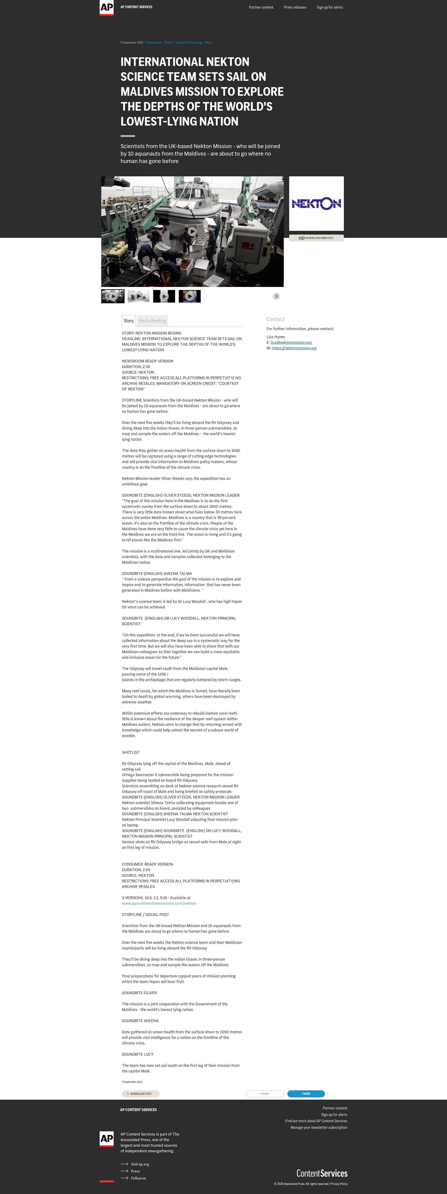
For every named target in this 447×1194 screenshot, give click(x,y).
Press (135, 1171)
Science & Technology (189, 42)
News (208, 42)
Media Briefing (152, 320)
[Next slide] (276, 296)
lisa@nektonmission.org (291, 342)
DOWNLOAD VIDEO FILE (319, 238)
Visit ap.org (140, 1164)
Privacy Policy (339, 1184)
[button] (113, 296)
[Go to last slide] (108, 296)
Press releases (295, 7)
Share (265, 1094)
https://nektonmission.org (294, 348)
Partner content (261, 7)
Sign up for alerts (330, 7)
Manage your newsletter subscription (319, 1127)
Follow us (138, 1178)
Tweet (306, 1094)
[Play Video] (192, 231)
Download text (141, 1094)
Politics (168, 42)
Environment (154, 42)
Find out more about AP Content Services (316, 1120)
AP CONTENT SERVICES (138, 1109)
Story (129, 320)
